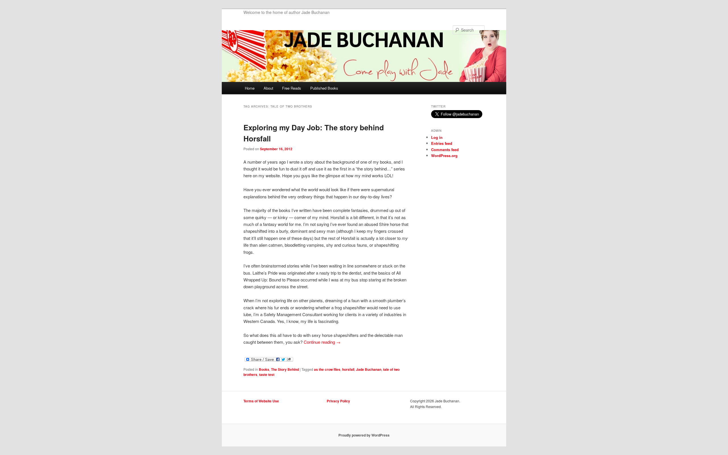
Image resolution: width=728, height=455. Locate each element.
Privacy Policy (338, 400)
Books (264, 369)
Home (250, 88)
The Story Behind (285, 369)
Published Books (324, 88)
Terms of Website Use (261, 400)
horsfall (348, 369)
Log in (436, 137)
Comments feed (445, 149)
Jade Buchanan (368, 369)
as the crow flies (327, 369)
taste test (266, 374)
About (268, 88)
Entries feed (441, 143)
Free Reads (291, 88)
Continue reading (322, 342)
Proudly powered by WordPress (364, 435)
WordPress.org (444, 155)
